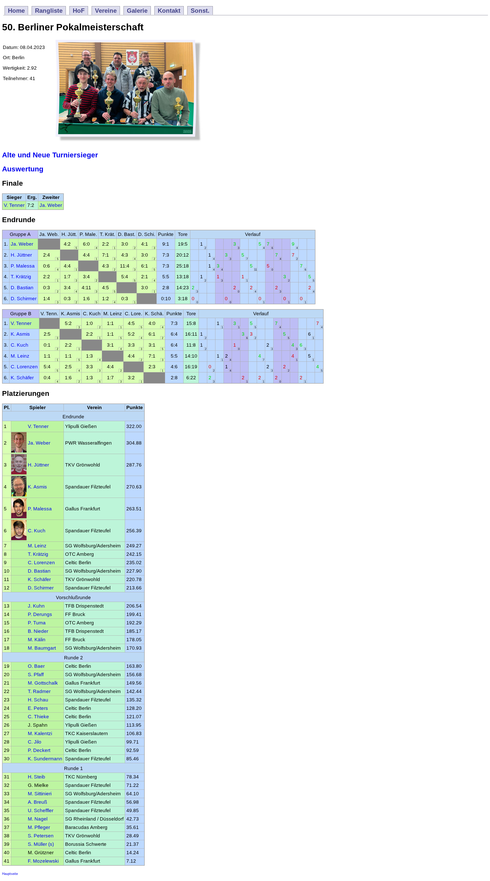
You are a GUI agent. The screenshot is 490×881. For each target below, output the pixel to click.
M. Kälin (36, 639)
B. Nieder (38, 631)
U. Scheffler (40, 810)
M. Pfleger (39, 827)
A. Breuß (37, 802)
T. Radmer (39, 691)
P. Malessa (23, 266)
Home (16, 10)
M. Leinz (20, 356)
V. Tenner (14, 205)
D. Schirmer (23, 298)
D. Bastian (22, 287)
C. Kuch (19, 345)
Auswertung (22, 169)
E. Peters (38, 708)
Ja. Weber (51, 205)
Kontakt (169, 10)
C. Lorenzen (24, 366)
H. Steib (36, 776)
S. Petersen (41, 835)
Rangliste (49, 10)
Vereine (106, 10)
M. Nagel (37, 819)
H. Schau (38, 699)
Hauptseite (10, 874)
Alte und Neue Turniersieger (50, 155)
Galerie (137, 10)
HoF (79, 10)
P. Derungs (40, 614)
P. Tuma (37, 622)
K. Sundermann (45, 758)
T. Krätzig (21, 276)
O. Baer (36, 666)
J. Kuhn (36, 606)
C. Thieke (38, 716)
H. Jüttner (21, 255)
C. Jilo (34, 742)
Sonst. (200, 10)
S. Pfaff (36, 674)
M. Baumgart (42, 648)
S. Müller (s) (41, 844)
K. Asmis (20, 334)
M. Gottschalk (43, 683)
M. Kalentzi (40, 733)
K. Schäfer (22, 377)
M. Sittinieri (40, 793)
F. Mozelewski (43, 861)
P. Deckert (39, 750)
